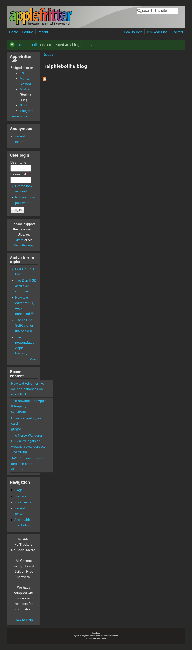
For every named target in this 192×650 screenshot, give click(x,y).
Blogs (48, 54)
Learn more (19, 116)
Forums (27, 32)
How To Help (133, 32)
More (33, 359)
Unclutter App (24, 245)
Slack (24, 105)
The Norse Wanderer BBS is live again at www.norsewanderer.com (29, 440)
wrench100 (19, 394)
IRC (22, 73)
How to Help (24, 620)
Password (19, 174)
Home (13, 32)
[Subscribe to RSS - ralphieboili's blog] (44, 80)
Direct (19, 240)
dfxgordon (18, 469)
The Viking (19, 452)
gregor (16, 429)
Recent (42, 32)
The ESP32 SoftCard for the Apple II (24, 325)
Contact (177, 32)
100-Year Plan (157, 32)
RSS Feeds (22, 502)
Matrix (24, 78)
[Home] (40, 24)
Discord (25, 84)
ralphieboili (28, 45)
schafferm (18, 411)
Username (19, 162)
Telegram (26, 111)
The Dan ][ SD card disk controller (25, 286)
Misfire (25, 89)
